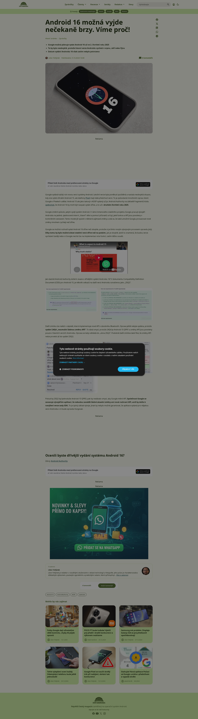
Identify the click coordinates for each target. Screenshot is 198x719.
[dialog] (99, 359)
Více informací (78, 358)
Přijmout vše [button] (128, 369)
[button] (99, 362)
